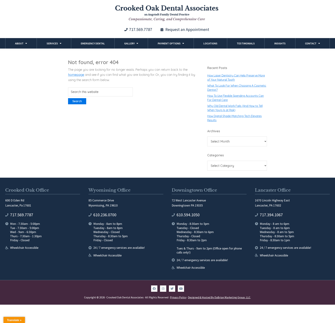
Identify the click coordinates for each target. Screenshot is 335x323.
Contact (311, 43)
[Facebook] (154, 288)
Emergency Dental (93, 43)
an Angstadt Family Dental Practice (166, 14)
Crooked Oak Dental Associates (166, 8)
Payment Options (169, 43)
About (19, 43)
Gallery (129, 43)
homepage (76, 75)
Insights (280, 43)
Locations (210, 43)
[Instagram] (163, 288)
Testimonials (246, 43)
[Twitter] (172, 288)
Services (52, 43)
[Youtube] (181, 288)
